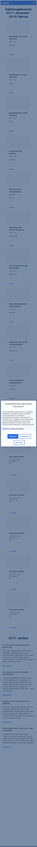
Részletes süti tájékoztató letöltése (13, 428)
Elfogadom (13, 436)
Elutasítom (19, 442)
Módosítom (25, 436)
